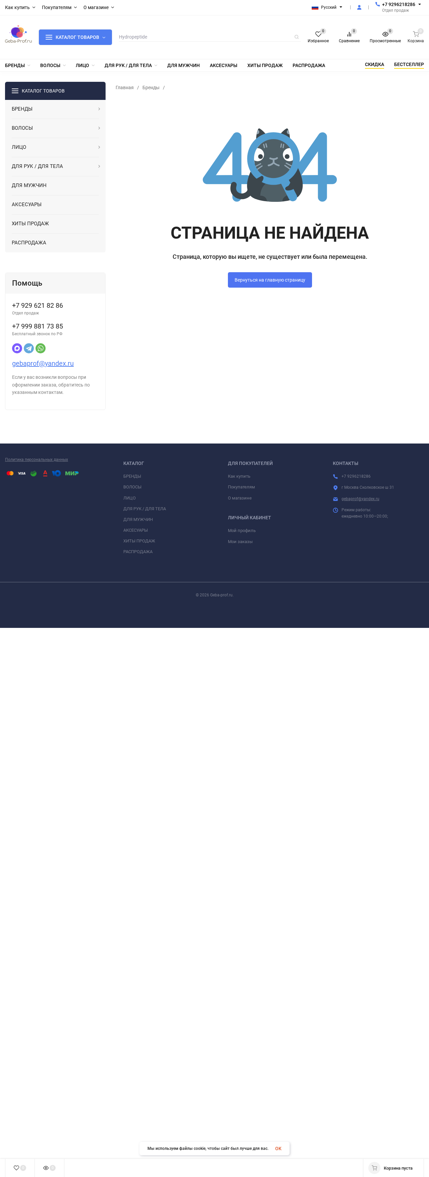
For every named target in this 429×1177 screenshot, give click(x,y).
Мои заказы (240, 541)
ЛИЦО (129, 498)
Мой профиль (242, 530)
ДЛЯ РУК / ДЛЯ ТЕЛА (144, 508)
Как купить (239, 476)
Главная (125, 87)
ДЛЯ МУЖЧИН (138, 519)
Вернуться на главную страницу (270, 280)
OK (278, 1148)
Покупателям (241, 486)
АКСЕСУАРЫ (135, 530)
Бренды (151, 87)
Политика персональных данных (36, 459)
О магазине (240, 498)
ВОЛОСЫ (132, 486)
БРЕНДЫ (132, 476)
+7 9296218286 (398, 4)
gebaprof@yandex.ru (43, 363)
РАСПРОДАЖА (137, 551)
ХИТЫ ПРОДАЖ (139, 540)
